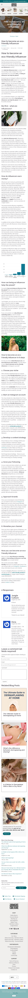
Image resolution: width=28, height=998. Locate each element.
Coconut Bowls (14, 917)
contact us (8, 582)
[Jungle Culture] (14, 5)
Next (17, 36)
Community (14, 955)
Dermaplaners (14, 920)
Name (3, 656)
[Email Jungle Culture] (18, 929)
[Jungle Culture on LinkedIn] (16, 929)
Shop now (6, 833)
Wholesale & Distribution (14, 947)
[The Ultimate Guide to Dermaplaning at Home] (14, 699)
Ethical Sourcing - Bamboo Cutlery (14, 939)
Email (3, 662)
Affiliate (14, 953)
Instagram (19, 501)
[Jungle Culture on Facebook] (9, 929)
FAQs (14, 964)
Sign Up (21, 887)
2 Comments (5, 49)
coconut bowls (5, 574)
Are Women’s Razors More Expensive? (11, 873)
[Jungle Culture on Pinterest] (13, 929)
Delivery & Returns (14, 962)
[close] (26, 1)
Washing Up (14, 918)
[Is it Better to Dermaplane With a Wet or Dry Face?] (14, 770)
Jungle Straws (14, 925)
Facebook (22, 566)
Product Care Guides (14, 968)
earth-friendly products (18, 572)
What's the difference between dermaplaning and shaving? (14, 750)
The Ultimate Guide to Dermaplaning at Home (13, 842)
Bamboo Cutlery (14, 924)
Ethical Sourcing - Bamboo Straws (14, 938)
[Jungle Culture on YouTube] (11, 929)
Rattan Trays (14, 922)
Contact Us (14, 969)
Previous (12, 36)
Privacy (14, 966)
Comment (4, 668)
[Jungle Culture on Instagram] (14, 929)
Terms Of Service (14, 961)
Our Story (14, 936)
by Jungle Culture (5, 48)
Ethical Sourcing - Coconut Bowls (14, 941)
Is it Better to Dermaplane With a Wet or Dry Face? (13, 785)
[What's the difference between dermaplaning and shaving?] (14, 734)
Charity (14, 952)
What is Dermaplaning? (7, 858)
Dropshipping (14, 948)
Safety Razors (14, 915)
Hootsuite (4, 447)
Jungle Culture (8, 981)
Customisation (14, 950)
